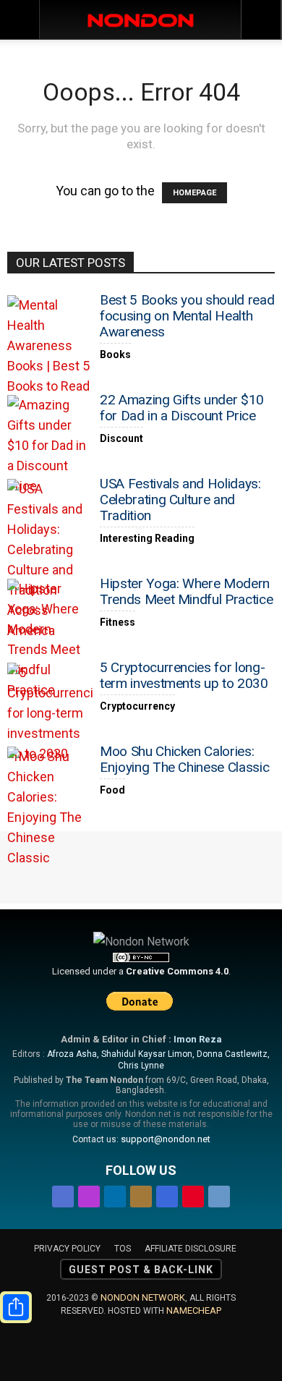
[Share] (16, 1307)
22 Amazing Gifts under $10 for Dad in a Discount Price (182, 407)
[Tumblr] (219, 1194)
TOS (122, 1249)
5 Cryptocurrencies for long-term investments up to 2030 (184, 675)
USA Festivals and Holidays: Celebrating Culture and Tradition (180, 499)
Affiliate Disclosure (190, 1249)
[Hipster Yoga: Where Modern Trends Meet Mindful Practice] (50, 639)
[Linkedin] (115, 1194)
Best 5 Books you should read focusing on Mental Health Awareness (187, 316)
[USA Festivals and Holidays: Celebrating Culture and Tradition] (50, 560)
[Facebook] (63, 1194)
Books (115, 354)
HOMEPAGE (194, 192)
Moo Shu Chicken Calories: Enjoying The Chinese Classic (184, 759)
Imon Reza (198, 1039)
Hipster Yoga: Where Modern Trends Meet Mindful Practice (186, 591)
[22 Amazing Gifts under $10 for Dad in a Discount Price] (50, 445)
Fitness (117, 622)
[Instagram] (89, 1194)
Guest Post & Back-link (141, 1269)
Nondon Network (143, 1297)
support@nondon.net (165, 1139)
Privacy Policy (67, 1249)
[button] (262, 19)
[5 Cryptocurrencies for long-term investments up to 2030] (50, 713)
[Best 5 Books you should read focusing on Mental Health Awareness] (50, 345)
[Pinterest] (193, 1194)
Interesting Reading (147, 538)
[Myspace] (167, 1194)
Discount (121, 438)
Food (112, 790)
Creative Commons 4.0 (177, 971)
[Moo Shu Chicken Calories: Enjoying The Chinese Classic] (50, 807)
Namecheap (193, 1310)
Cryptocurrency (137, 706)
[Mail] (141, 1194)
